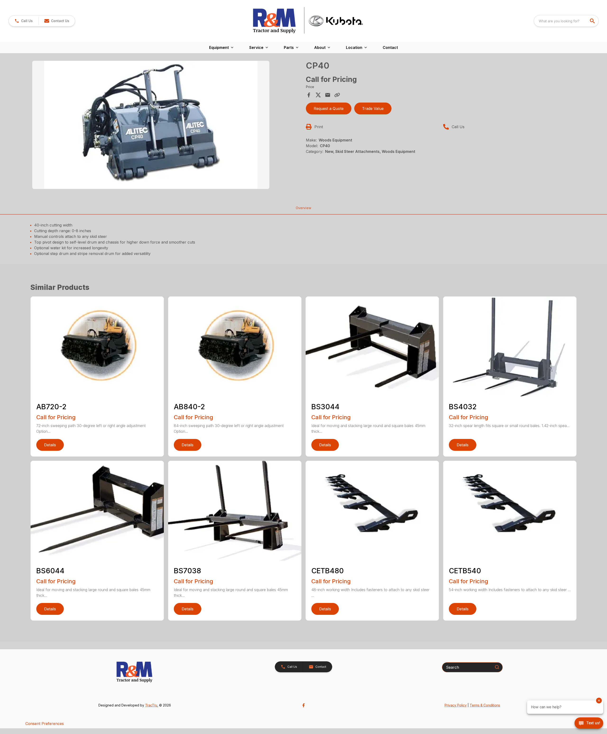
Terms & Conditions (485, 705)
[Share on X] (318, 95)
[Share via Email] (328, 95)
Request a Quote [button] (329, 108)
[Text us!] (589, 724)
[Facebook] (303, 705)
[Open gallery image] (150, 125)
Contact (390, 47)
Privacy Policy (456, 705)
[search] (592, 20)
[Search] (497, 667)
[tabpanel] (166, 125)
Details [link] (50, 444)
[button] (23, 21)
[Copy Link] (337, 95)
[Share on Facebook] (309, 95)
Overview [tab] (303, 208)
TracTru (151, 705)
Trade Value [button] (373, 108)
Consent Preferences (44, 723)
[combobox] (566, 21)
